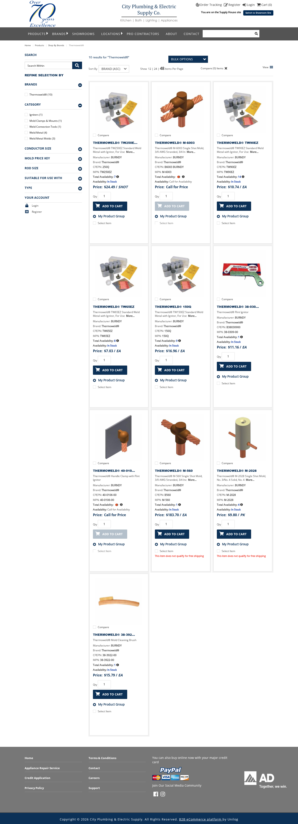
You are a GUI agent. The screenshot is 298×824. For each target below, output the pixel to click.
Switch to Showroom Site (258, 12)
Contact (191, 34)
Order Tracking (211, 5)
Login (251, 5)
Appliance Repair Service (42, 768)
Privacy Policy (34, 788)
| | (156, 69)
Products (37, 34)
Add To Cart (112, 206)
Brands (59, 34)
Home (28, 45)
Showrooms (83, 34)
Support (94, 788)
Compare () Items (211, 68)
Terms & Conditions (102, 758)
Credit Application (37, 778)
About (171, 34)
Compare (103, 135)
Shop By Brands (56, 45)
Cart (266, 5)
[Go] (77, 65)
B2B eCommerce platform (201, 819)
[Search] (256, 33)
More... (130, 152)
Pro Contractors (143, 34)
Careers (94, 778)
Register (234, 5)
